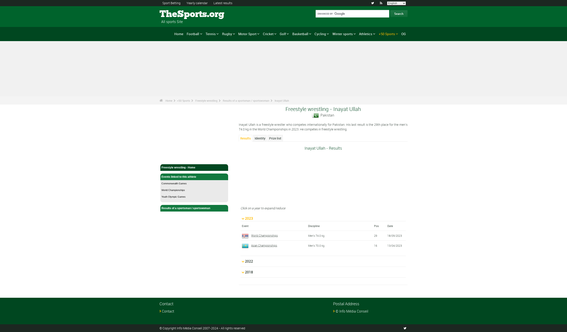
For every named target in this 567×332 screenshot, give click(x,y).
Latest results (223, 3)
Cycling (320, 34)
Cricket (268, 34)
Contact (168, 311)
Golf (283, 34)
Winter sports (342, 34)
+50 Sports (387, 34)
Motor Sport (247, 34)
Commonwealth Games (174, 183)
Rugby (227, 34)
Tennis (211, 34)
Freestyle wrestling (206, 100)
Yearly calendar (197, 3)
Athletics (365, 34)
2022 (249, 261)
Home (178, 34)
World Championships (173, 190)
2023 (249, 218)
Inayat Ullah (282, 100)
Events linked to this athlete (178, 176)
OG (403, 34)
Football (193, 34)
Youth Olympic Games (173, 196)
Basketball (300, 34)
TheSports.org (176, 14)
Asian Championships (264, 245)
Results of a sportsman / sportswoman (246, 100)
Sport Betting (171, 3)
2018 (249, 272)
